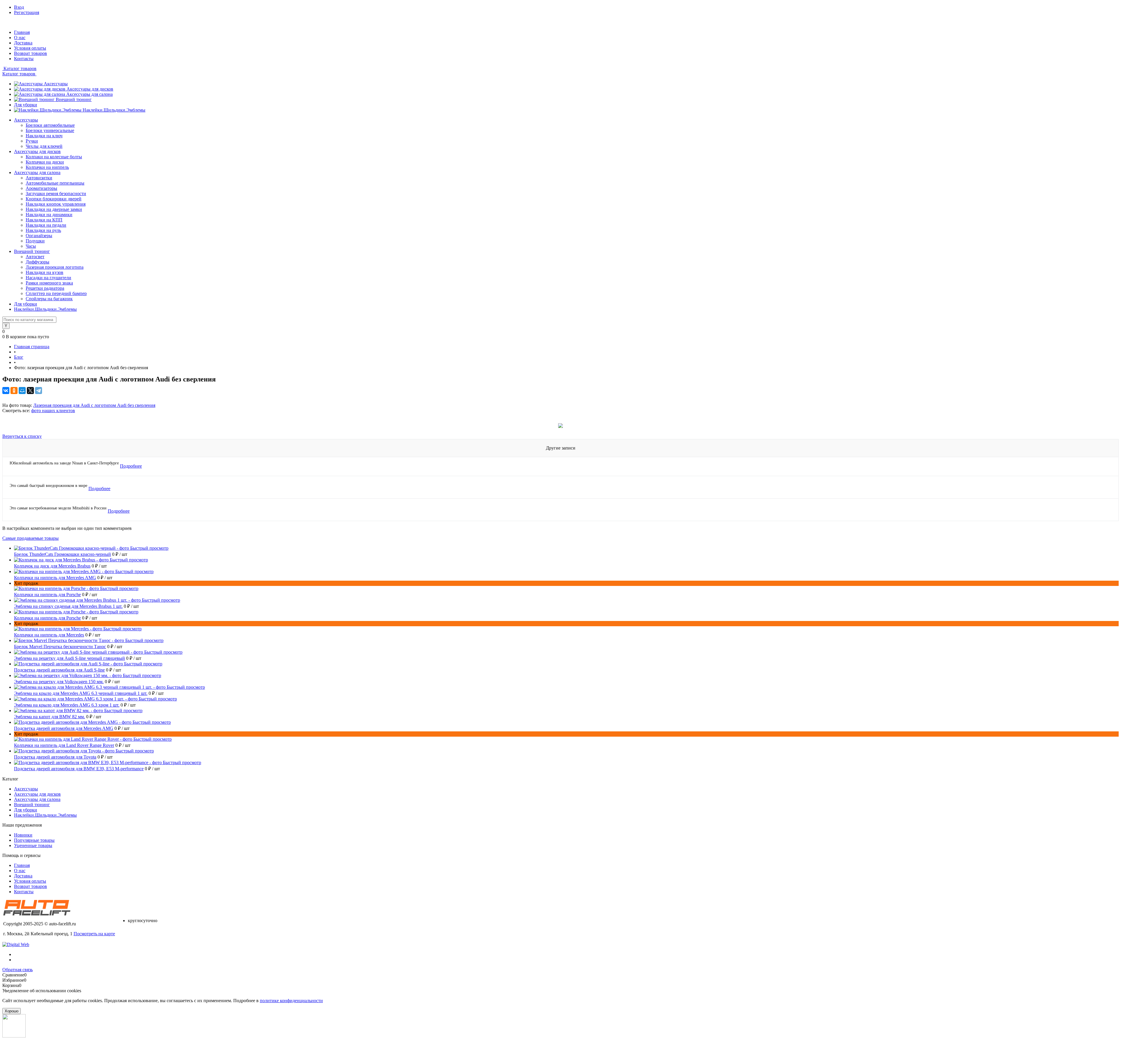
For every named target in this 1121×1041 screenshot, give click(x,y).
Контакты (24, 58)
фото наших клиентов (53, 410)
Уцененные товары (33, 845)
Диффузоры (37, 261)
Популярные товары (34, 840)
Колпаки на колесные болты (54, 156)
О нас (19, 37)
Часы (31, 246)
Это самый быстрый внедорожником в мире (48, 485)
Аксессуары (56, 83)
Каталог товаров (19, 68)
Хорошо (11, 1011)
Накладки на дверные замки (54, 209)
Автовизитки (39, 177)
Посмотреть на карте (94, 933)
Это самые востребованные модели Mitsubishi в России (58, 508)
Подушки (35, 240)
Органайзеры (39, 235)
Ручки (32, 140)
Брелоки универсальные (50, 130)
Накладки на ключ (44, 135)
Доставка (23, 42)
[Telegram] (38, 390)
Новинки (23, 834)
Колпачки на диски (45, 161)
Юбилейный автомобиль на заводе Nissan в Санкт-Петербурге (64, 463)
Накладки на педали (46, 225)
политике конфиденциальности (291, 1000)
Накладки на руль (43, 230)
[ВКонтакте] (5, 390)
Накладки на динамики (49, 214)
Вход (19, 7)
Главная (22, 32)
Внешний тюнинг (74, 99)
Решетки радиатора (45, 288)
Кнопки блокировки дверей (53, 198)
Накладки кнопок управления (56, 204)
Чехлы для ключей (44, 146)
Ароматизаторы (41, 188)
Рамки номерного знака (49, 282)
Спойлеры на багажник (49, 298)
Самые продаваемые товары (30, 538)
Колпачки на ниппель (47, 167)
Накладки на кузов (44, 272)
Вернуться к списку (22, 436)
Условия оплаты (30, 48)
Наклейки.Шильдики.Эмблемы (114, 109)
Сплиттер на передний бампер (56, 293)
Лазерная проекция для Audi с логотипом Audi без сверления (94, 405)
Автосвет (35, 256)
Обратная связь (17, 969)
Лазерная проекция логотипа (54, 267)
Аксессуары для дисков (90, 88)
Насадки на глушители (48, 277)
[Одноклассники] (14, 390)
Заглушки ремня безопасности (56, 193)
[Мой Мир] (22, 390)
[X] (30, 390)
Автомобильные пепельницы (55, 183)
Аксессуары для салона (89, 94)
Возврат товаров (30, 53)
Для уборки (25, 104)
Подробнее (131, 466)
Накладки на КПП (44, 219)
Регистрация (26, 12)
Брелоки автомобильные (50, 125)
